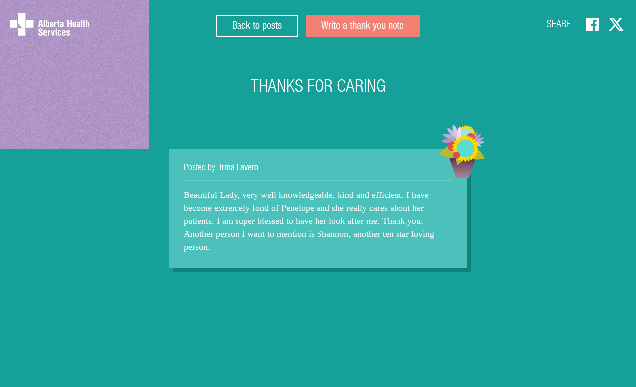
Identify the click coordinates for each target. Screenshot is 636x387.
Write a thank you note (362, 27)
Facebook (592, 24)
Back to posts (257, 27)
